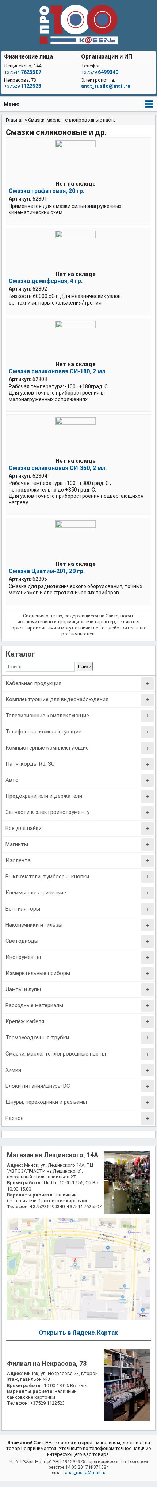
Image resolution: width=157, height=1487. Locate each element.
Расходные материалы (34, 1005)
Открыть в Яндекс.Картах (78, 1332)
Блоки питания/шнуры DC (37, 1086)
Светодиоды (21, 941)
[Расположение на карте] (78, 1318)
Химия (13, 1069)
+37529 (22, 86)
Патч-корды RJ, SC (30, 764)
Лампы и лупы (23, 989)
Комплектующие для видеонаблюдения (56, 699)
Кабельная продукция (33, 683)
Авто (12, 780)
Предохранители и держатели (43, 796)
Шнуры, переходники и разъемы (46, 1102)
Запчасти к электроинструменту (47, 812)
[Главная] (78, 25)
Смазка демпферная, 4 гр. (46, 280)
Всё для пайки (23, 828)
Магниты (16, 844)
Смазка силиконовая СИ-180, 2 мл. (58, 371)
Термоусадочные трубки (37, 1037)
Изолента (18, 860)
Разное (14, 1118)
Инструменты (23, 957)
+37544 (22, 72)
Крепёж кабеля (24, 1021)
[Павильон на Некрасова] (127, 1420)
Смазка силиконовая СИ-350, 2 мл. (58, 467)
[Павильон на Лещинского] (127, 1212)
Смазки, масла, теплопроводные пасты (55, 1053)
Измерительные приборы (37, 973)
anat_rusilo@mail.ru (105, 86)
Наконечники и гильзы (33, 925)
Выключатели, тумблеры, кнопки (47, 876)
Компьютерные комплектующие (47, 747)
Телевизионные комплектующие (47, 715)
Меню (12, 104)
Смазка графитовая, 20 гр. (46, 190)
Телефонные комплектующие (43, 731)
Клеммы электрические (35, 892)
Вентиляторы (22, 908)
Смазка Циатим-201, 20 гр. (47, 571)
